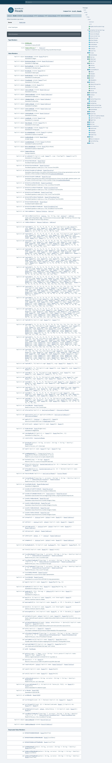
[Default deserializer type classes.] (89, 40)
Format (92, 52)
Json (91, 97)
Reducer (38, 211)
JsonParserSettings (95, 105)
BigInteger (49, 61)
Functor (59, 473)
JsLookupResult (94, 69)
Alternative (60, 410)
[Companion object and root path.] (88, 78)
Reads (91, 136)
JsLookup (92, 67)
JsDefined (93, 61)
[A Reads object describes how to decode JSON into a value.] (89, 137)
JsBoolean (93, 59)
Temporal (42, 48)
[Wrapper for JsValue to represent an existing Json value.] (89, 61)
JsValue (92, 94)
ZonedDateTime (52, 206)
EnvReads (92, 48)
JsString (92, 86)
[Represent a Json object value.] (89, 76)
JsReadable (93, 80)
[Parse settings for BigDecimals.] (89, 26)
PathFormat (93, 128)
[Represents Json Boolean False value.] (89, 65)
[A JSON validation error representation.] (89, 107)
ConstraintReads (94, 34)
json (22, 8)
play (16, 8)
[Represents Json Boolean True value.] (89, 90)
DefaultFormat (94, 38)
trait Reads (77, 11)
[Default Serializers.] (89, 42)
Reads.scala (22, 22)
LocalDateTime (52, 187)
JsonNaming (93, 103)
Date (45, 137)
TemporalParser (37, 479)
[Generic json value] (89, 95)
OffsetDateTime (54, 197)
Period (48, 176)
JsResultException (95, 84)
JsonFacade (93, 101)
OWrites (92, 124)
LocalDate (48, 183)
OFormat (92, 122)
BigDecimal (44, 484)
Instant (46, 165)
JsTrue (92, 90)
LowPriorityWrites (95, 118)
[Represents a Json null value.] (89, 71)
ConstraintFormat (95, 31)
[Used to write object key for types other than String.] (89, 114)
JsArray (92, 57)
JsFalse (92, 65)
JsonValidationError (96, 107)
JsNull (92, 71)
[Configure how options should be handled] (89, 126)
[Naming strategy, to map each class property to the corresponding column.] (89, 103)
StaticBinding (94, 141)
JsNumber (92, 73)
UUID (38, 695)
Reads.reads (47, 421)
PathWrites (93, 134)
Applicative (46, 410)
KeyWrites (93, 113)
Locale (45, 572)
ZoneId (40, 405)
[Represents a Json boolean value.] (89, 59)
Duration (50, 170)
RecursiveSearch (94, 139)
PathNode (92, 130)
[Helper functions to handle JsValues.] (89, 97)
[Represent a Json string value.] (89, 86)
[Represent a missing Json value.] (89, 93)
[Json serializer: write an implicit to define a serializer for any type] (89, 143)
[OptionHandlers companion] (88, 126)
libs (20, 8)
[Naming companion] (88, 103)
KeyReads (92, 111)
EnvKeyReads (93, 44)
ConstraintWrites (95, 36)
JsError (92, 63)
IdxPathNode (93, 55)
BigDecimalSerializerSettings (95, 30)
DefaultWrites (94, 42)
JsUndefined (93, 92)
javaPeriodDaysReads (63, 180)
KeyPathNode (93, 109)
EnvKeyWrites (93, 46)
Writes (92, 143)
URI (37, 690)
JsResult (92, 82)
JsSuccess (93, 88)
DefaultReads (93, 40)
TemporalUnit (50, 493)
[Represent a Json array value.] (89, 57)
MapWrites (93, 120)
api (18, 8)
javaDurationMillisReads (56, 174)
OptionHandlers (94, 126)
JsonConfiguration (95, 99)
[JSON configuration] (89, 99)
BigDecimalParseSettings (97, 26)
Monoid (43, 719)
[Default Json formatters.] (89, 38)
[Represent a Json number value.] (89, 74)
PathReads (93, 132)
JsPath (92, 78)
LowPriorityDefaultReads (97, 115)
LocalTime (48, 192)
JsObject (92, 76)
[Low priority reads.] (89, 116)
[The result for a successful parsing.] (89, 88)
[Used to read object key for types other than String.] (89, 111)
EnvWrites (93, 50)
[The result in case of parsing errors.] (89, 63)
